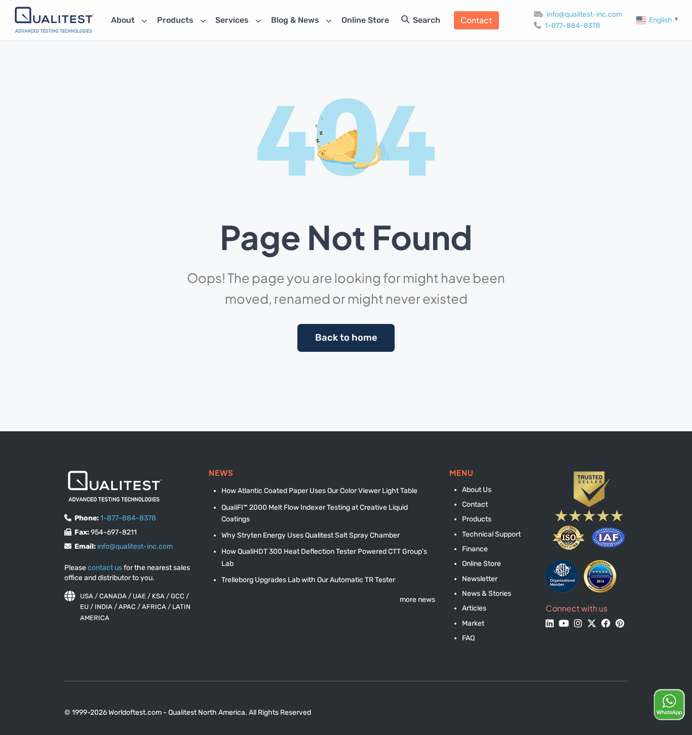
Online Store (365, 20)
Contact (476, 20)
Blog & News (296, 20)
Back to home (346, 337)
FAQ (468, 638)
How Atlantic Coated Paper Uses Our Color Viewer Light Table (319, 490)
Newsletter (479, 579)
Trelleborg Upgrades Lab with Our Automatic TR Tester (308, 580)
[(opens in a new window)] (562, 576)
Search (425, 20)
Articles (474, 608)
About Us (476, 489)
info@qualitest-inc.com (584, 14)
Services (233, 20)
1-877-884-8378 (572, 25)
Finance (475, 549)
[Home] (54, 19)
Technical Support (491, 534)
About (124, 20)
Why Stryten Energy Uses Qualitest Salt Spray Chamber (310, 535)
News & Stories (486, 593)
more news (417, 599)
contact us (105, 567)
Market (473, 623)
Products (176, 20)
